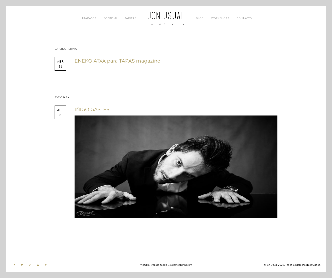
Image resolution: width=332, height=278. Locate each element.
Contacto (244, 18)
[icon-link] (45, 264)
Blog (199, 18)
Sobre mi (110, 18)
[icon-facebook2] (15, 264)
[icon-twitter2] (23, 264)
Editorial (61, 49)
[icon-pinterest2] (31, 264)
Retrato (72, 49)
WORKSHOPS (220, 18)
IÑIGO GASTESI (93, 109)
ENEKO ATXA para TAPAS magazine (117, 61)
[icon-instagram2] (38, 264)
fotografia (62, 97)
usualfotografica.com (180, 264)
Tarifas (130, 18)
